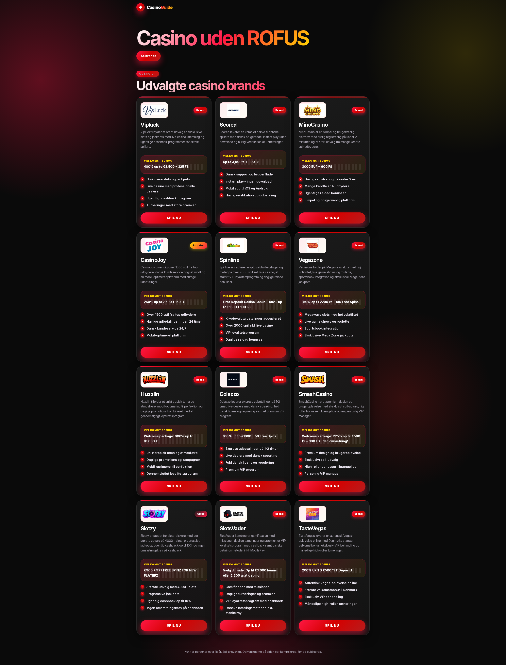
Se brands (148, 56)
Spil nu (174, 218)
